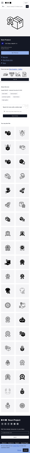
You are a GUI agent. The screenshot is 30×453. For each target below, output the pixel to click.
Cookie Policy (16, 445)
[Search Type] (3, 6)
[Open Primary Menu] (2, 2)
